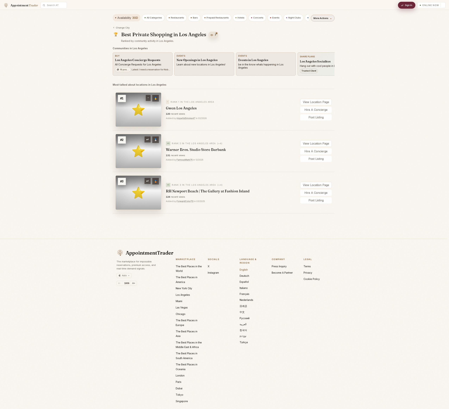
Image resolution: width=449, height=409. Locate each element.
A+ (133, 283)
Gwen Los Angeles (181, 108)
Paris (178, 381)
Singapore (182, 401)
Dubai (179, 388)
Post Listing (316, 117)
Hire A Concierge (316, 109)
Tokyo (179, 394)
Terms (307, 266)
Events (275, 17)
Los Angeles (183, 294)
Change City (123, 27)
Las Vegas (182, 307)
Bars (195, 17)
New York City (184, 288)
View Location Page (316, 102)
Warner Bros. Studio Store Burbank (196, 149)
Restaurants (177, 17)
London (180, 375)
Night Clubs (294, 17)
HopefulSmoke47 (186, 118)
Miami (179, 301)
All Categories (154, 17)
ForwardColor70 (185, 201)
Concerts (258, 17)
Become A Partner (282, 272)
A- (119, 283)
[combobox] (56, 5)
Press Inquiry (279, 266)
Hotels (241, 17)
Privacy (308, 272)
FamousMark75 (185, 159)
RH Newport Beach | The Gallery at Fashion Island (208, 191)
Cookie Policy (312, 278)
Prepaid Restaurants (218, 17)
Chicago (180, 313)
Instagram (213, 272)
